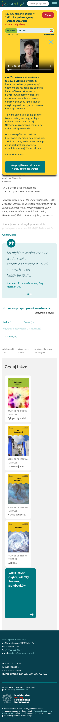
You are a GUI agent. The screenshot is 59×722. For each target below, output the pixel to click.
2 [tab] (31, 294)
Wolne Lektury (22, 689)
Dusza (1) (29, 322)
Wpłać (48, 14)
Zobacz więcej (9, 336)
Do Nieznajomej (16, 466)
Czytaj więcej (9, 235)
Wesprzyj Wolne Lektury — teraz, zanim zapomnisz (25, 167)
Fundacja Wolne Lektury (13, 639)
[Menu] (54, 3)
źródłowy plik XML (8, 351)
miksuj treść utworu (23, 351)
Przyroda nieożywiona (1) (15, 328)
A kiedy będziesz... (17, 514)
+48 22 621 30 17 (14, 649)
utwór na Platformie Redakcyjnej (43, 351)
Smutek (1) (35, 328)
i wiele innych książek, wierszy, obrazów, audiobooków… (19, 579)
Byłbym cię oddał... (17, 418)
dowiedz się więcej (15, 24)
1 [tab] (28, 294)
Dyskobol (12, 562)
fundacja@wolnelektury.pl (21, 653)
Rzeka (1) (7, 322)
